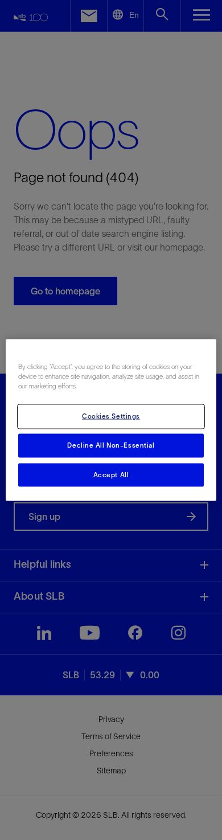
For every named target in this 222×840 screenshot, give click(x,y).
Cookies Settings (111, 415)
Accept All (111, 474)
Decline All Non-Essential (110, 444)
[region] (111, 420)
